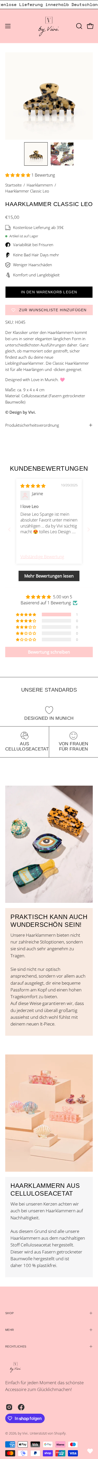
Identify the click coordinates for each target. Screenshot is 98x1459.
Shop (9, 1313)
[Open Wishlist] (90, 1451)
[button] (78, 26)
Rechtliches (15, 1346)
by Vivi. (23, 1433)
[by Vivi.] (49, 26)
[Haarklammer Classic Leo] (36, 154)
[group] (49, 4)
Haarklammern (40, 185)
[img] (32, 486)
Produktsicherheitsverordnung (32, 425)
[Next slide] (88, 529)
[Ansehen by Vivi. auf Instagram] (9, 1407)
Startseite (13, 185)
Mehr (9, 1329)
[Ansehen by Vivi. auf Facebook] (21, 1407)
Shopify (60, 1433)
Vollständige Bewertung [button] (42, 557)
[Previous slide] (9, 529)
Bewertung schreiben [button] (49, 652)
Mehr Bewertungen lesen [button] (49, 576)
